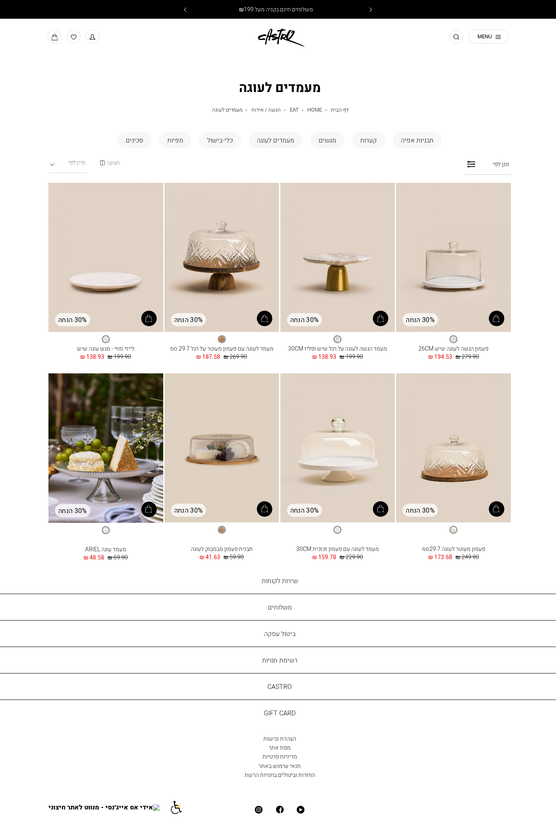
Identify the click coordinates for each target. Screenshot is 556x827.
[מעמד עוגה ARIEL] (105, 448)
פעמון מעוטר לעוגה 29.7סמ (453, 549)
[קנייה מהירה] (496, 318)
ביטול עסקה (280, 633)
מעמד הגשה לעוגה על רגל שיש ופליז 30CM (337, 348)
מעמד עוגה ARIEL (105, 549)
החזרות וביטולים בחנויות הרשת (280, 775)
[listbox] (453, 339)
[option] (453, 339)
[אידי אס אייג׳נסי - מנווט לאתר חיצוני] (108, 807)
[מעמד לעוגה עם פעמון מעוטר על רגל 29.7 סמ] (221, 258)
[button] (92, 37)
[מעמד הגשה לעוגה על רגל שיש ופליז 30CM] (337, 258)
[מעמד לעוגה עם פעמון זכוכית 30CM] (337, 448)
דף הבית (339, 109)
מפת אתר (280, 747)
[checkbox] (417, 140)
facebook (279, 810)
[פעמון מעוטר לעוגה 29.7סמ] (453, 448)
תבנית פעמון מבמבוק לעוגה (222, 549)
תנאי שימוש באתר (279, 766)
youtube (300, 810)
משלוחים (280, 607)
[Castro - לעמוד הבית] (278, 36)
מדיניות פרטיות (280, 756)
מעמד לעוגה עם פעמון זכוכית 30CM (337, 549)
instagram (258, 810)
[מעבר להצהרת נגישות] (180, 807)
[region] (110, 163)
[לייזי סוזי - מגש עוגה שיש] (105, 258)
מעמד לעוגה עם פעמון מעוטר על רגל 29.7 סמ (222, 348)
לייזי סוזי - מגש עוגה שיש (105, 348)
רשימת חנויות (280, 660)
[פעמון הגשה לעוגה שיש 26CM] (453, 258)
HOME (314, 109)
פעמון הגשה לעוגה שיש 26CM (453, 348)
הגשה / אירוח (266, 109)
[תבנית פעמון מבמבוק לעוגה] (221, 448)
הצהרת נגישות (279, 738)
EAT (294, 109)
